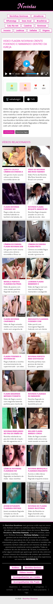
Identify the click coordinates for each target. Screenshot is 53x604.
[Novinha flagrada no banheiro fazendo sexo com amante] (38, 380)
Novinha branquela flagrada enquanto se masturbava (37, 471)
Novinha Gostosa (33, 567)
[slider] (11, 73)
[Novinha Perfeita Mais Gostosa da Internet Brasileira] (38, 343)
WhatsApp (11, 20)
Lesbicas (20, 30)
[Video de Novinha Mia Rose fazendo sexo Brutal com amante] (38, 156)
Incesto (7, 30)
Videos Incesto (26, 572)
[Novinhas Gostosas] (26, 6)
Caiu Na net (12, 25)
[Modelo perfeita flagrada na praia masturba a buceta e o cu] (13, 268)
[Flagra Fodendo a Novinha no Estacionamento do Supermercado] (13, 343)
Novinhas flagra (22, 132)
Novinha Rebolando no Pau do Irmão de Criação (13, 433)
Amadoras (38, 16)
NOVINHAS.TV (32, 559)
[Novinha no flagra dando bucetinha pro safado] (38, 493)
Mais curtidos (23, 589)
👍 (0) (11, 87)
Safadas (33, 30)
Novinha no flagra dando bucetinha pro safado (37, 508)
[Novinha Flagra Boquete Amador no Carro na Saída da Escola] (38, 193)
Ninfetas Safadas (31, 535)
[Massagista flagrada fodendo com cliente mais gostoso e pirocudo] (38, 306)
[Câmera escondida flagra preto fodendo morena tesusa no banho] (38, 231)
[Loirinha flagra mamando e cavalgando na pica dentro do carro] (38, 268)
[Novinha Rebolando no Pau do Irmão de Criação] (13, 418)
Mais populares (40, 589)
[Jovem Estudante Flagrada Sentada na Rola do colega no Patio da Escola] (13, 493)
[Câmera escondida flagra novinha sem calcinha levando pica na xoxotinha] (13, 231)
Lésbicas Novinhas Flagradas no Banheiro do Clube (13, 471)
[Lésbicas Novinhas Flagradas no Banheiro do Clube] (13, 455)
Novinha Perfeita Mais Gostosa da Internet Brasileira (37, 358)
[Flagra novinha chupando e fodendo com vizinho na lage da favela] (13, 306)
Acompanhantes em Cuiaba (26, 577)
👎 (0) (25, 87)
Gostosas (41, 25)
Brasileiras (42, 20)
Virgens (46, 30)
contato (9, 589)
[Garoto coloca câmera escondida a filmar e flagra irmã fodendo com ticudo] (13, 156)
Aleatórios (13, 587)
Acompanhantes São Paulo (26, 582)
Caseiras (28, 25)
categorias (39, 587)
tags (26, 592)
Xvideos (15, 567)
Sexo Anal (26, 20)
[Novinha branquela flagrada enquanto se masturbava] (38, 455)
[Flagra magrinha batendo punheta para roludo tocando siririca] (13, 380)
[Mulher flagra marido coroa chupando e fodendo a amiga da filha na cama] (38, 418)
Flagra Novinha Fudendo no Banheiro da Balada (13, 209)
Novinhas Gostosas (18, 16)
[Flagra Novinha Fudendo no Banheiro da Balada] (13, 193)
